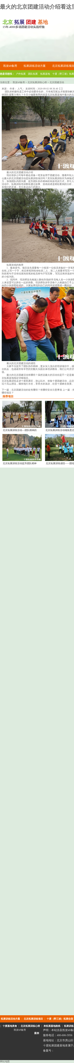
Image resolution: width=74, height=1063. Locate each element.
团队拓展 (33, 74)
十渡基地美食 (10, 1026)
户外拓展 (21, 74)
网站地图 (5, 1061)
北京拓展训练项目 (33, 1018)
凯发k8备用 (10, 65)
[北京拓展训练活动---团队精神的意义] (22, 427)
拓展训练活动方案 (10, 1018)
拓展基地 (45, 74)
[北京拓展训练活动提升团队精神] (22, 460)
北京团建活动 (57, 82)
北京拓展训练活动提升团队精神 (19, 463)
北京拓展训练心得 (37, 82)
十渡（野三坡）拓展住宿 (60, 1018)
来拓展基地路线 (52, 1026)
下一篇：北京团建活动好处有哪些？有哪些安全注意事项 (32, 390)
